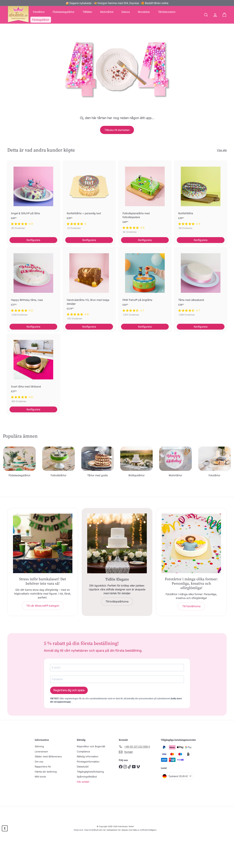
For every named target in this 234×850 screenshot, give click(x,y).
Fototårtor (39, 11)
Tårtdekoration (167, 11)
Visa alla (222, 150)
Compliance (83, 751)
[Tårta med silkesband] (201, 283)
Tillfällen (87, 11)
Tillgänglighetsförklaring (90, 771)
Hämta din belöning (46, 771)
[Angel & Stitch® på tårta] (33, 196)
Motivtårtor (107, 11)
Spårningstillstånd (87, 776)
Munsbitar (144, 11)
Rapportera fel (43, 766)
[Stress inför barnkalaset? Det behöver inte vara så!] (42, 543)
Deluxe (126, 11)
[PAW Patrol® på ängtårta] (145, 283)
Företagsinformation (88, 761)
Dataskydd (82, 766)
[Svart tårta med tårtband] (33, 370)
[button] (5, 828)
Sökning (39, 746)
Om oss (39, 761)
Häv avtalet (83, 781)
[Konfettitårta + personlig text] (89, 196)
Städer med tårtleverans (48, 756)
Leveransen (41, 751)
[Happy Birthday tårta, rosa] (33, 283)
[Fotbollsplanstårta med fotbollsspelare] (145, 198)
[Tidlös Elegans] (117, 543)
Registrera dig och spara (68, 690)
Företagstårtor (40, 19)
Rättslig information (87, 756)
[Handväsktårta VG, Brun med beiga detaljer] (89, 285)
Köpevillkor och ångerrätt (91, 746)
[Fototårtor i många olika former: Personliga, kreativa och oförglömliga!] (191, 543)
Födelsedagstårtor (63, 11)
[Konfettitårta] (201, 196)
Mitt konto (40, 776)
